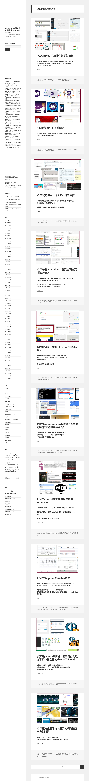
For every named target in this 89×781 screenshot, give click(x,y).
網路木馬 (7, 432)
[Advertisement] (13, 13)
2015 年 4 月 (8, 280)
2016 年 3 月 (8, 254)
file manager (7, 459)
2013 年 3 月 (8, 329)
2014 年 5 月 (8, 303)
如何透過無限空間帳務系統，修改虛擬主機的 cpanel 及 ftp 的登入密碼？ (13, 127)
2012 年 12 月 (8, 337)
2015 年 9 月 (8, 269)
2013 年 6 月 (8, 326)
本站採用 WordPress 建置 (43, 777)
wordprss (40, 302)
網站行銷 (7, 430)
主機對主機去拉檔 (60, 754)
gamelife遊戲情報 (9, 491)
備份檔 (66, 754)
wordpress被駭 (60, 80)
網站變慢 (6, 471)
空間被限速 (71, 754)
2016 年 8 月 (8, 241)
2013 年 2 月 (8, 332)
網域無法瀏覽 (58, 452)
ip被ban (53, 684)
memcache (13, 461)
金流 (6, 443)
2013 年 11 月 (8, 316)
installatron (17, 459)
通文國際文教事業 (9, 511)
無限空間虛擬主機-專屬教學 (11, 419)
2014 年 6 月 (8, 300)
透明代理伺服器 (43, 756)
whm (18, 464)
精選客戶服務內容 (9, 422)
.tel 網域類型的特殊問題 (10, 202)
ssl (43, 379)
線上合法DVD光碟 (9, 509)
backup (15, 453)
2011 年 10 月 (8, 363)
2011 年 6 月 (8, 373)
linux (6, 461)
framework (8, 391)
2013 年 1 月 (8, 334)
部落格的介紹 (8, 514)
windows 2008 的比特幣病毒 (12, 197)
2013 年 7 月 (8, 324)
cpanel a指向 (45, 609)
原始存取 (68, 533)
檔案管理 (12, 469)
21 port (46, 754)
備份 (15, 467)
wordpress (14, 466)
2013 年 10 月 (8, 319)
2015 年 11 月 (8, 264)
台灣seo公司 (8, 496)
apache (12, 453)
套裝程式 (18, 467)
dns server (7, 457)
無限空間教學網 (9, 506)
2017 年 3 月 (8, 223)
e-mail (15, 457)
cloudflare (7, 455)
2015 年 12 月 (8, 261)
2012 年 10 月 (8, 339)
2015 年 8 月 (8, 272)
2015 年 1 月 (8, 285)
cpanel (7, 388)
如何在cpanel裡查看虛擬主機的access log (55, 500)
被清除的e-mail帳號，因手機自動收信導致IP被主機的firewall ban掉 (57, 658)
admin (50, 79)
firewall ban (47, 684)
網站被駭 (17, 469)
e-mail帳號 (40, 684)
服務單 (9, 469)
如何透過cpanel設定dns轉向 (53, 578)
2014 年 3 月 (8, 308)
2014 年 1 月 (8, 313)
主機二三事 (7, 411)
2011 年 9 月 (8, 365)
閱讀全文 (40, 69)
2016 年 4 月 (8, 251)
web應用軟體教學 (9, 406)
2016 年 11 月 (8, 233)
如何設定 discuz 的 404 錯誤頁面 (56, 195)
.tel (43, 150)
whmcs (6, 466)
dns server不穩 (41, 452)
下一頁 (82, 767)
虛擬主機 (11, 471)
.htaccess (7, 453)
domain (11, 457)
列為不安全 (47, 379)
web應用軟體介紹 (9, 404)
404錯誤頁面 (41, 222)
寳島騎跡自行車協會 (10, 498)
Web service (8, 401)
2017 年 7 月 (8, 220)
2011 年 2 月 (8, 378)
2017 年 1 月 (8, 228)
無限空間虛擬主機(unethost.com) (9, 184)
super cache (46, 80)
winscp (10, 466)
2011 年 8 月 (8, 368)
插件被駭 (51, 302)
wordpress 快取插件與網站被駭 (12, 199)
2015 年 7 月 (8, 274)
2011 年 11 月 (8, 360)
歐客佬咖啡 (7, 504)
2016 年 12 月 (8, 230)
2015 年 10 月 (8, 267)
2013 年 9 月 (8, 321)
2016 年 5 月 (8, 249)
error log (54, 533)
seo (8, 464)
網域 (15, 469)
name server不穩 (50, 452)
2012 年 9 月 (8, 342)
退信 (15, 471)
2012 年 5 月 (8, 350)
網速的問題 (7, 435)
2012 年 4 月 (8, 352)
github (6, 393)
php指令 (7, 399)
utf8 (16, 464)
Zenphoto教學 (11, 467)
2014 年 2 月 (8, 311)
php (8, 463)
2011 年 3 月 (8, 376)
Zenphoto (6, 467)
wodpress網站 (44, 61)
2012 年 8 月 (8, 345)
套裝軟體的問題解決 (10, 414)
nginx (6, 462)
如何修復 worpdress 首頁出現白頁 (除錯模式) (57, 271)
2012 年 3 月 (8, 355)
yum (18, 466)
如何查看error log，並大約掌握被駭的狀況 (54, 508)
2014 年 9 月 (8, 295)
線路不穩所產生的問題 (48, 433)
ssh (14, 464)
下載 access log (61, 533)
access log (44, 533)
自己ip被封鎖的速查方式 (11, 85)
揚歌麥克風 (7, 501)
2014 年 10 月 (8, 293)
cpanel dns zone (53, 609)
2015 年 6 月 (8, 277)
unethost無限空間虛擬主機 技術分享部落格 (12, 30)
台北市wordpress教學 (10, 493)
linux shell (10, 461)
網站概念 (7, 427)
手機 (57, 684)
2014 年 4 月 (8, 306)
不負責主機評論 (9, 409)
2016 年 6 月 (8, 246)
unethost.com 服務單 (14, 177)
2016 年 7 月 (8, 243)
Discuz (18, 455)
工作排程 (6, 469)
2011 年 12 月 (8, 358)
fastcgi (18, 457)
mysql (17, 461)
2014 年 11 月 (8, 290)
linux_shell (8, 396)
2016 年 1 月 (8, 259)
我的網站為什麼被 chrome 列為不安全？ (57, 348)
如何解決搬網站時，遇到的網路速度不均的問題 (57, 730)
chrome (40, 379)
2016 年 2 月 (8, 256)
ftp (10, 459)
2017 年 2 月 (8, 225)
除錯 (55, 302)
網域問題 (7, 424)
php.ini (11, 462)
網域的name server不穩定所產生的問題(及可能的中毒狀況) (57, 425)
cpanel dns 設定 (62, 609)
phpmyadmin (16, 462)
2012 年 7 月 (8, 347)
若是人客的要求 (9, 440)
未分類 (6, 417)
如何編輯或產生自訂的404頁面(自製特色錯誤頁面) (56, 201)
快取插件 (67, 80)
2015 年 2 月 (8, 282)
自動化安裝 (7, 437)
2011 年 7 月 (8, 370)
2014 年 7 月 (8, 298)
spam (12, 464)
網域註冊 (48, 150)
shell (10, 464)
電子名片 (53, 150)
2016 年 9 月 (8, 238)
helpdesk (12, 459)
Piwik (6, 464)
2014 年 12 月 (8, 287)
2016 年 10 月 (8, 236)
